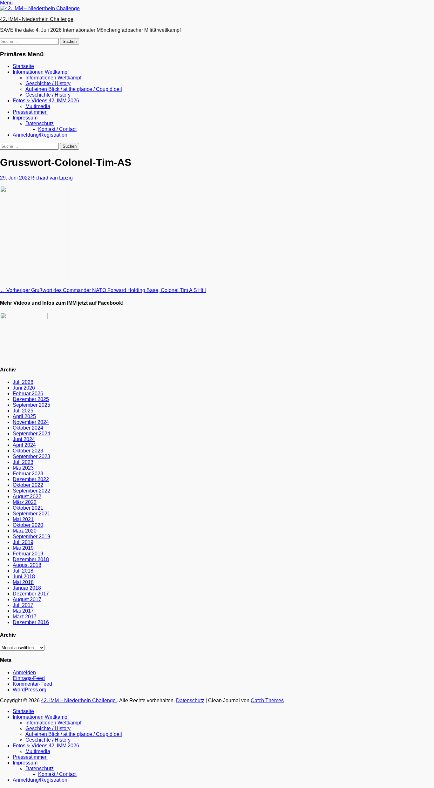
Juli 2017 (23, 605)
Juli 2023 (23, 462)
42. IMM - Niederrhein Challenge (36, 19)
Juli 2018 (23, 571)
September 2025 (31, 405)
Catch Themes (267, 700)
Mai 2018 (23, 582)
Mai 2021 (23, 519)
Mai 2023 (23, 468)
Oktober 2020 (28, 525)
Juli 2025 (23, 410)
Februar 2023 (28, 473)
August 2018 (27, 565)
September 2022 (31, 490)
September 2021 (31, 513)
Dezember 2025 (31, 399)
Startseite (23, 66)
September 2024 (31, 433)
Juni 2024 (24, 439)
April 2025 (24, 416)
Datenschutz (39, 123)
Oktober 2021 (28, 508)
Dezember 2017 (31, 593)
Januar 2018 (27, 588)
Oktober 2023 (28, 450)
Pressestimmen (30, 112)
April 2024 (24, 445)
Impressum (25, 117)
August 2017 (27, 599)
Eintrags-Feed (29, 678)
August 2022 (27, 496)
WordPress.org (29, 689)
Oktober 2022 (28, 485)
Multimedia (37, 106)
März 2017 (25, 616)
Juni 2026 (24, 388)
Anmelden (24, 672)
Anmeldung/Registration (40, 135)
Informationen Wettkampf (41, 72)
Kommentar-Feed (32, 684)
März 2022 (25, 502)
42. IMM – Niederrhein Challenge (79, 700)
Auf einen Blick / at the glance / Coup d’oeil (73, 89)
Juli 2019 (23, 542)
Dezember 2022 (31, 479)
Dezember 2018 (31, 559)
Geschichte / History (48, 83)
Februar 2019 (28, 553)
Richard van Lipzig (52, 177)
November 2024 (31, 422)
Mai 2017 (23, 611)
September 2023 (31, 456)
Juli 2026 (23, 382)
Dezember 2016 (31, 622)
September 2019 (31, 536)
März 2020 (25, 530)
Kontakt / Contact (57, 129)
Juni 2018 (24, 576)
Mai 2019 (23, 548)
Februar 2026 (28, 393)
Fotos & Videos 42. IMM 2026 (46, 100)
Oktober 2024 (28, 428)
